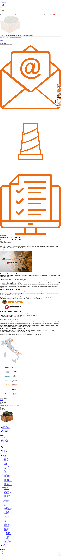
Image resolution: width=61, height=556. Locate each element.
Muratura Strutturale (7, 518)
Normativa (5, 468)
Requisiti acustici (6, 523)
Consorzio (11, 14)
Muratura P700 (6, 496)
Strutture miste (6, 483)
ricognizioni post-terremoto (53, 281)
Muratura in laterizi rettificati (8, 485)
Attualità (6, 37)
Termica (5, 473)
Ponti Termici (6, 515)
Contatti (5, 459)
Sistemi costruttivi (27, 14)
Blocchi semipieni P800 (5, 427)
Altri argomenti (8, 532)
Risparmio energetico (7, 525)
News (16, 14)
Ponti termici (6, 478)
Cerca (3, 442)
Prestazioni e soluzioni (36, 14)
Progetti (52, 14)
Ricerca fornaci (6, 529)
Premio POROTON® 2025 (8, 541)
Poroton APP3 (6, 506)
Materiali (7, 535)
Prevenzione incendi (7, 524)
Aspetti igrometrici (8, 534)
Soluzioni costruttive (7, 494)
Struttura (5, 471)
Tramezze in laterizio (5, 431)
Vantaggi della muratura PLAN (8, 486)
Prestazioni (5, 488)
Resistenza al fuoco (6, 493)
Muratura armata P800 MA (6, 428)
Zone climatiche (6, 503)
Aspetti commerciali (8, 533)
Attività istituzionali (6, 457)
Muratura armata (6, 479)
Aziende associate (6, 460)
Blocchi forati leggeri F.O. (6, 430)
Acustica (5, 519)
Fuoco (5, 467)
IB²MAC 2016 (6, 544)
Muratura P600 (6, 497)
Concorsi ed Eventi (6, 540)
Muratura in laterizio (7, 475)
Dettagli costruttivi (6, 466)
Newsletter (3, 450)
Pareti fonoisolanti (6, 499)
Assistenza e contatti (7, 527)
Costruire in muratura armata (8, 481)
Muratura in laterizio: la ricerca (14, 319)
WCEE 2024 (6, 542)
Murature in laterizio (7, 476)
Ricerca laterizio (4, 433)
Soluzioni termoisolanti (7, 511)
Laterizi (21, 14)
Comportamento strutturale (7, 492)
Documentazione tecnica (7, 509)
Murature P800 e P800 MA (8, 495)
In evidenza (5, 463)
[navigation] (1, 7)
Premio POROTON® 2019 (8, 543)
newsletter (51, 321)
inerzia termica (32, 280)
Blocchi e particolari (7, 482)
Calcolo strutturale (6, 526)
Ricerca (5, 470)
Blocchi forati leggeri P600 (6, 429)
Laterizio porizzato (4, 426)
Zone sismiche (6, 504)
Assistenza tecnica (27, 326)
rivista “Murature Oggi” (56, 321)
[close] (0, 453)
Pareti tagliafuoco (6, 500)
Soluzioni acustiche (6, 512)
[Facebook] (2, 445)
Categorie (5, 464)
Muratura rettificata (6, 484)
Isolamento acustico (6, 490)
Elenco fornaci (22, 332)
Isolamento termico (6, 489)
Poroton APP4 (6, 507)
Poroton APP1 (6, 505)
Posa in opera (6, 477)
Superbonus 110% (6, 472)
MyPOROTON (4, 451)
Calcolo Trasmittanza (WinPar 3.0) (9, 508)
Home (1, 14)
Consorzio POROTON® (7, 456)
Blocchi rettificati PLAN (5, 432)
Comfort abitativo (6, 491)
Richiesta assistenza (6, 528)
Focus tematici (6, 517)
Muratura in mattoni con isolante (8, 498)
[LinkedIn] (2, 447)
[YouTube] (2, 553)
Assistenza (3, 2)
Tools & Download (44, 14)
